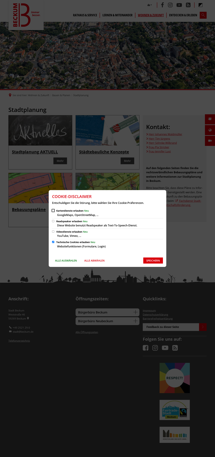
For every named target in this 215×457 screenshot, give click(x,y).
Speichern (153, 260)
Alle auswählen (66, 260)
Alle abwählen (94, 260)
